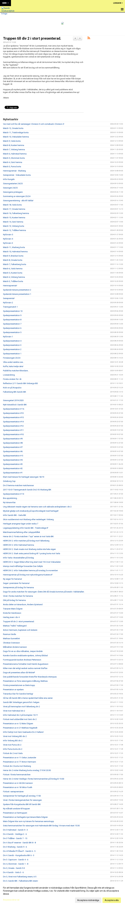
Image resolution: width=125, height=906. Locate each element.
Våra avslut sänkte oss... (13, 362)
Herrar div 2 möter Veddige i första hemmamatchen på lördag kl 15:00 (33, 779)
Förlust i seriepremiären (13, 791)
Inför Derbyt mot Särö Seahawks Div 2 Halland (23, 732)
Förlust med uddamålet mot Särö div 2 (20, 719)
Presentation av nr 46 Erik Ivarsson (18, 783)
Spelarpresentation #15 (13, 417)
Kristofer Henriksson (12, 613)
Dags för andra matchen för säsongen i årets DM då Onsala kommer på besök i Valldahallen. (43, 592)
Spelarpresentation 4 (12, 341)
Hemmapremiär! (10, 285)
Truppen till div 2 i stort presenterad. (32, 38)
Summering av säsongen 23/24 (16, 196)
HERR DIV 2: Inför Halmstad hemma (18, 545)
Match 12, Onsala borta (13, 128)
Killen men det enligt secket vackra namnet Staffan (25, 668)
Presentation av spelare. (13, 689)
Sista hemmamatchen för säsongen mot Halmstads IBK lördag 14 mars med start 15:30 (41, 825)
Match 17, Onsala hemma (14, 209)
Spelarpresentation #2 (13, 468)
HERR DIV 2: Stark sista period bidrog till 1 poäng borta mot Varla (31, 553)
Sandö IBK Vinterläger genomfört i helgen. (21, 702)
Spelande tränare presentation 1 (17, 294)
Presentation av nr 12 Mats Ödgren (18, 723)
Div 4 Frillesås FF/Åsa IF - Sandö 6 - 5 (19, 851)
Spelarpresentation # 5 (13, 456)
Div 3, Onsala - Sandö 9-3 (14, 868)
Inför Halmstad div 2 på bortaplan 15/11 (20, 715)
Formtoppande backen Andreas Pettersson (22, 660)
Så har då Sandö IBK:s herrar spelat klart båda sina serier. (28, 698)
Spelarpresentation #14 (13, 422)
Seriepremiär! (9, 298)
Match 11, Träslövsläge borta (16, 132)
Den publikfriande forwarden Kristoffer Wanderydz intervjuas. (30, 677)
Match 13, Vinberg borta (13, 226)
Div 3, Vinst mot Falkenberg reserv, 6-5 (19, 876)
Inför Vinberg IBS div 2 (12, 740)
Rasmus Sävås (9, 634)
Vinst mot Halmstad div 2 (14, 711)
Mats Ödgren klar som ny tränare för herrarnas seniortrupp (28, 821)
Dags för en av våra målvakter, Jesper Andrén (23, 651)
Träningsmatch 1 (10, 307)
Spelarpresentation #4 (13, 460)
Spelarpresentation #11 (13, 430)
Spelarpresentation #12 (13, 426)
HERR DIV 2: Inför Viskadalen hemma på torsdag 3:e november (30, 570)
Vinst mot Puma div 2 (12, 745)
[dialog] (62, 894)
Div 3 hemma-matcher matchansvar (18, 485)
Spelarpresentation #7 (13, 447)
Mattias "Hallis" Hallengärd (15, 626)
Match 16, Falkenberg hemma (16, 213)
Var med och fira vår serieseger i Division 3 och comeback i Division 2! (33, 124)
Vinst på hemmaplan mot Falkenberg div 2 (21, 706)
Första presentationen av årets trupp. (19, 685)
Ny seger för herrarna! (12, 579)
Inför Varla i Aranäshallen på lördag (18, 558)
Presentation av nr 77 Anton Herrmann (19, 762)
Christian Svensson (11, 643)
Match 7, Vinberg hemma (14, 149)
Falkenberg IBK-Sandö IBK (14, 392)
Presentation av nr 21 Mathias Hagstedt (20, 728)
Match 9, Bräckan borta (13, 256)
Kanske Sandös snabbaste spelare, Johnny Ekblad (25, 655)
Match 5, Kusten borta (12, 273)
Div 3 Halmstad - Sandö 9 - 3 (15, 830)
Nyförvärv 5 (8, 234)
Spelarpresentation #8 (13, 443)
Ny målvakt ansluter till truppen (16, 808)
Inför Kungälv (9, 179)
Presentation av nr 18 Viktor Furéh (17, 787)
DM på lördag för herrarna (14, 600)
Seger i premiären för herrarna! (16, 583)
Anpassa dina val (11, 900)
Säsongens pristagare (13, 192)
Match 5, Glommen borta (14, 158)
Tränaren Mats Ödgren (13, 609)
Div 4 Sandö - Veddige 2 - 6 (15, 834)
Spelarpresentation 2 (12, 349)
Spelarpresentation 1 (12, 353)
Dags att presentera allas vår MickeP (19, 672)
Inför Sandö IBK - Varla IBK (14, 515)
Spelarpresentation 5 (12, 332)
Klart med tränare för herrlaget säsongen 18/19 (23, 477)
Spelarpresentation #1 (13, 473)
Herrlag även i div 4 (11, 617)
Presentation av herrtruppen (15, 813)
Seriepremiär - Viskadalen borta (17, 175)
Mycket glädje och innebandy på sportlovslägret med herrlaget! (31, 511)
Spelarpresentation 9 (12, 315)
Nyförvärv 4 (8, 239)
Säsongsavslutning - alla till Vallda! (18, 200)
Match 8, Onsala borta (12, 260)
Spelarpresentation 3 (12, 345)
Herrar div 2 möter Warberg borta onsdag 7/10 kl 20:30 (27, 770)
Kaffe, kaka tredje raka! (13, 366)
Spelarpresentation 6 (12, 328)
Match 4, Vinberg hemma (14, 277)
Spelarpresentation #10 (13, 434)
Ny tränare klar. (9, 502)
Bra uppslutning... (10, 498)
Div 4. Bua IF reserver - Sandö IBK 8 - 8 (19, 842)
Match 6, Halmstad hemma (15, 154)
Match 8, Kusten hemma (13, 145)
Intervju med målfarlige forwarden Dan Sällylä (23, 566)
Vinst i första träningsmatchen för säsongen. (22, 800)
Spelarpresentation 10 (12, 311)
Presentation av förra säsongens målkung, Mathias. (25, 681)
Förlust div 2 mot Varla (13, 753)
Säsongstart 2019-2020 (13, 400)
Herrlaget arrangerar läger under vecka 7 (20, 524)
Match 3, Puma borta (12, 166)
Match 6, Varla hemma (12, 268)
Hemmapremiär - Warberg (14, 171)
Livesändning (9, 375)
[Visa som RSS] (89, 38)
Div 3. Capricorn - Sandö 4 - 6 (15, 859)
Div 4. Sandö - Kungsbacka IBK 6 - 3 (18, 855)
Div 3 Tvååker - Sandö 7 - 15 (15, 838)
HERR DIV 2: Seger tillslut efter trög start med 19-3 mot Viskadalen (32, 562)
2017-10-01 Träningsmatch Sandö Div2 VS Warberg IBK (27, 490)
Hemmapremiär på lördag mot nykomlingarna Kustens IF (28, 575)
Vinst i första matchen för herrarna (18, 596)
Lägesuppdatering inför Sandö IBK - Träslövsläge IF (25, 528)
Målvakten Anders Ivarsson (15, 647)
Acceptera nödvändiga (88, 900)
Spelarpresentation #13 (13, 413)
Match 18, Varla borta (12, 205)
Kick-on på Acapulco (12, 387)
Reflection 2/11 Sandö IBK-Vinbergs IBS (20, 383)
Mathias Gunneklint (11, 638)
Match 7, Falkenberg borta (14, 264)
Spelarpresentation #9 (13, 439)
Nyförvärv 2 (8, 302)
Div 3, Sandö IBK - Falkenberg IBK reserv (20, 881)
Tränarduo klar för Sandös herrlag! (18, 694)
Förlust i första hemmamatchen (16, 774)
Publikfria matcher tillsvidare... (16, 370)
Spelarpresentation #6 (13, 451)
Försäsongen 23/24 (11, 358)
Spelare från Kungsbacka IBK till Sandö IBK (22, 804)
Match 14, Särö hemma (13, 222)
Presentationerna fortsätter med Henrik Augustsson (25, 664)
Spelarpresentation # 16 (13, 409)
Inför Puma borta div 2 (12, 749)
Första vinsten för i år (12, 379)
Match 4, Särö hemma (12, 162)
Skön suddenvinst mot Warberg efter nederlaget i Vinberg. (28, 519)
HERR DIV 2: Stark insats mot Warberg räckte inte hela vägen (29, 549)
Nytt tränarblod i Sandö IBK (15, 404)
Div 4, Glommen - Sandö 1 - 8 (15, 864)
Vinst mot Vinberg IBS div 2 (15, 736)
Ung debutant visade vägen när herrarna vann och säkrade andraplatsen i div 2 (37, 507)
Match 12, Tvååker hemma (14, 230)
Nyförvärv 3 (8, 243)
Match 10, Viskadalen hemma (16, 137)
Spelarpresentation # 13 (13, 494)
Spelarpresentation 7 (12, 324)
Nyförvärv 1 (8, 336)
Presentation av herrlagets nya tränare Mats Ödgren (25, 817)
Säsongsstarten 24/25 (13, 183)
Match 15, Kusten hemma (14, 217)
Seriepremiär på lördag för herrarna (18, 587)
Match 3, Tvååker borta (13, 281)
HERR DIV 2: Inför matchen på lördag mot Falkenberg (26, 541)
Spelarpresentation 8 (12, 319)
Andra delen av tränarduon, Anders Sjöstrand (23, 604)
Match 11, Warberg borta (14, 247)
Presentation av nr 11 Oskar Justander (19, 757)
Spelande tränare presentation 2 (17, 290)
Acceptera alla (112, 900)
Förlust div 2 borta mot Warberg (17, 766)
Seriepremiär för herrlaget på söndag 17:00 (22, 796)
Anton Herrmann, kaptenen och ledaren (20, 630)
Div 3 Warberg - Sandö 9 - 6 (15, 847)
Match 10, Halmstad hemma (15, 251)
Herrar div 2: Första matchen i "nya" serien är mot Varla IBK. (28, 536)
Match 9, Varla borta (12, 141)
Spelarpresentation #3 (13, 464)
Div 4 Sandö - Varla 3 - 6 (13, 872)
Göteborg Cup (9, 481)
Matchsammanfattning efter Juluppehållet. (21, 532)
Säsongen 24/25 (10, 188)
